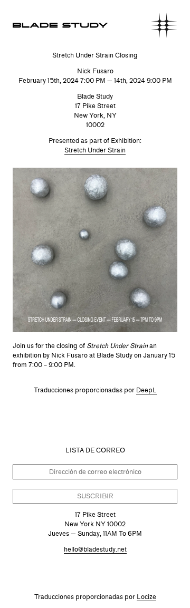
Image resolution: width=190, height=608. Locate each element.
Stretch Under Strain (95, 150)
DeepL (146, 390)
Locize (146, 597)
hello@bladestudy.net (95, 549)
